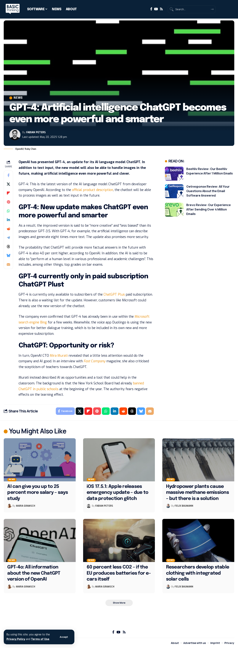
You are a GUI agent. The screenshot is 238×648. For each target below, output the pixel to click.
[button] (64, 637)
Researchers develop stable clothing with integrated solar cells (197, 573)
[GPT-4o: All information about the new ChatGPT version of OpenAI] (40, 540)
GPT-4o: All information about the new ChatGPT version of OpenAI (33, 573)
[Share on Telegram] (8, 237)
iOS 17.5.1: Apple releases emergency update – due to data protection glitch (117, 492)
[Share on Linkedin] (8, 219)
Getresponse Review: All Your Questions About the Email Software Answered (208, 190)
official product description (92, 190)
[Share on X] (8, 184)
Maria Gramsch (25, 505)
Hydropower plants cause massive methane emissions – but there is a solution (197, 492)
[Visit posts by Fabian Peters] (14, 134)
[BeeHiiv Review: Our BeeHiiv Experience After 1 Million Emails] (174, 174)
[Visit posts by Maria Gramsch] (9, 506)
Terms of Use (40, 639)
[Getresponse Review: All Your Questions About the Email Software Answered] (174, 191)
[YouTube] (156, 9)
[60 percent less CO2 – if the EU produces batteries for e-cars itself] (119, 540)
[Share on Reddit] (8, 228)
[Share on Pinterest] (8, 201)
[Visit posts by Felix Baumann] (168, 506)
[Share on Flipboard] (8, 193)
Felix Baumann (184, 505)
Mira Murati (59, 355)
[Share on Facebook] (8, 175)
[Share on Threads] (8, 246)
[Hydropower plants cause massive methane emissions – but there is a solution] (198, 459)
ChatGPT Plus (114, 294)
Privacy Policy (16, 639)
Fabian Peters (36, 132)
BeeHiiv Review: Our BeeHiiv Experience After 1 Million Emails (209, 171)
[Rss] (161, 9)
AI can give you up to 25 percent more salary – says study (37, 492)
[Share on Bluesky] (8, 255)
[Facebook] (151, 9)
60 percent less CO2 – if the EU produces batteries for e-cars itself (119, 573)
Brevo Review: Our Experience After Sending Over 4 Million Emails (208, 209)
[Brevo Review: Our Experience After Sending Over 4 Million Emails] (174, 210)
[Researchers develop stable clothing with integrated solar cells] (198, 540)
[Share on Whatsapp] (8, 210)
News (18, 97)
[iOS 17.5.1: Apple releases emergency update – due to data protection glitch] (119, 459)
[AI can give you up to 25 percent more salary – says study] (40, 459)
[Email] (8, 264)
